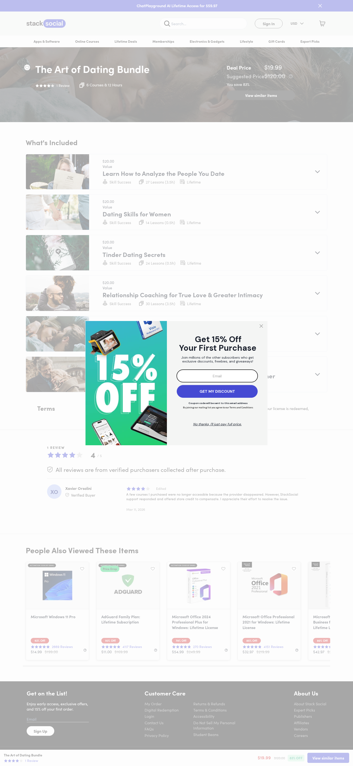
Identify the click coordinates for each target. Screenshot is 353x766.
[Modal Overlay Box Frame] (176, 383)
